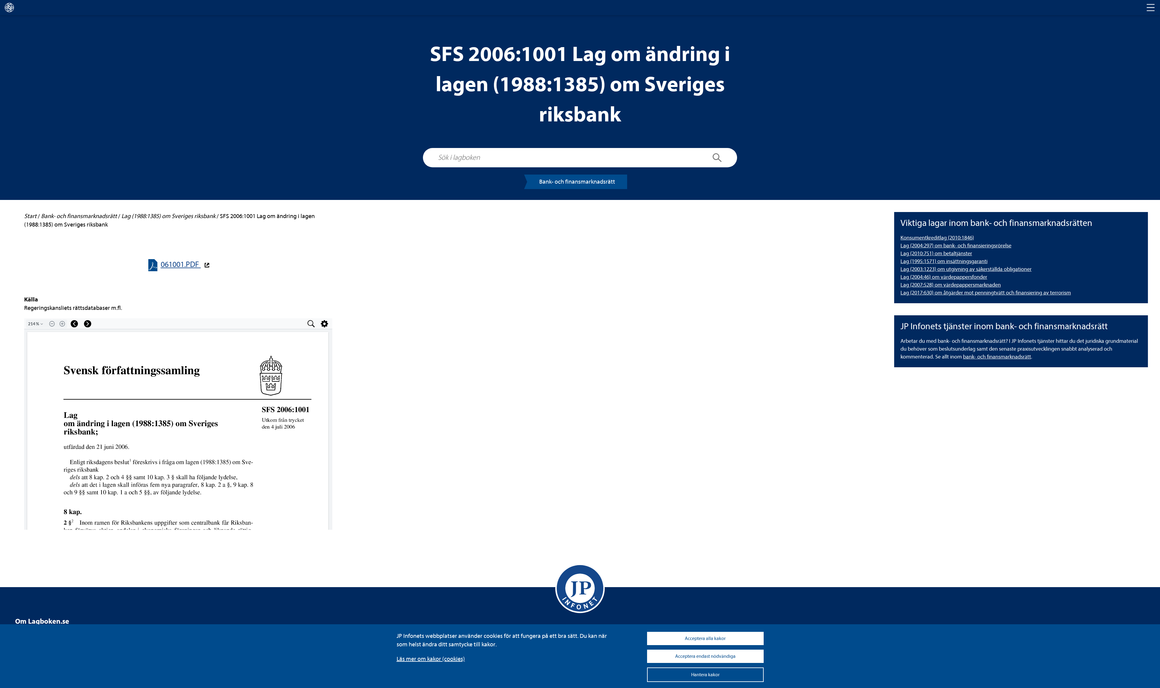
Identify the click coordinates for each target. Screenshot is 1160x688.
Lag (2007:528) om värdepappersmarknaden (951, 285)
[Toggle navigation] (1150, 7)
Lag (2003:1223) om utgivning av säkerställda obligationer (966, 269)
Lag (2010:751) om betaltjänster (936, 253)
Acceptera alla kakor (705, 638)
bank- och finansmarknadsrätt (997, 357)
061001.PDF (181, 264)
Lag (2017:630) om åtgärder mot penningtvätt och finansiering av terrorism (986, 293)
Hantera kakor (705, 674)
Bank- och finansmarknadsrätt (577, 181)
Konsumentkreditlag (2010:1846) (937, 238)
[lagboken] (9, 7)
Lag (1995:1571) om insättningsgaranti (944, 261)
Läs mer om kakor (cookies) (431, 658)
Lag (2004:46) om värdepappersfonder (944, 277)
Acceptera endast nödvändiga (705, 656)
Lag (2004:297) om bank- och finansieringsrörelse (956, 246)
